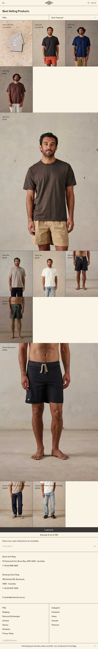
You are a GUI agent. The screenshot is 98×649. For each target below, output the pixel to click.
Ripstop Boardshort (74, 255)
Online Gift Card (7, 25)
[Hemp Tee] (49, 43)
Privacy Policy (8, 633)
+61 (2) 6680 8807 (11, 565)
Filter (4, 17)
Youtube (55, 620)
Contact (5, 620)
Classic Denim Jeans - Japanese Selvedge (16, 486)
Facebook (56, 612)
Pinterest (55, 625)
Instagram (56, 608)
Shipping (6, 612)
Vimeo (54, 616)
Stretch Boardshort (8, 347)
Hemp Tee (38, 25)
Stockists (6, 629)
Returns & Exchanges (11, 616)
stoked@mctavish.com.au (14, 597)
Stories (5, 625)
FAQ (4, 608)
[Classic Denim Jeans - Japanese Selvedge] (49, 504)
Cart (93, 3)
